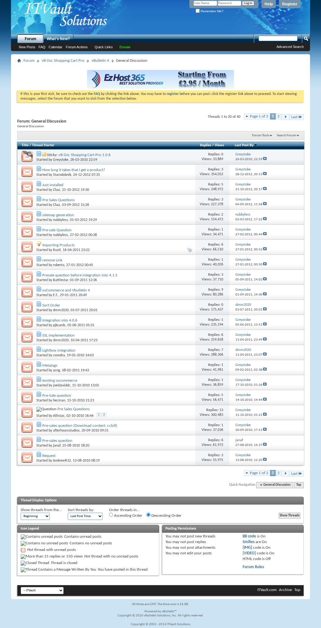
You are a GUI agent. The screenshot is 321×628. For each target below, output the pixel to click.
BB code (249, 536)
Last (294, 117)
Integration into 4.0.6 (59, 320)
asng (56, 370)
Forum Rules (253, 567)
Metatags (49, 366)
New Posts (27, 47)
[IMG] (247, 548)
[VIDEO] (249, 553)
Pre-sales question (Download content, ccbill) (79, 426)
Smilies (249, 542)
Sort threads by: (81, 510)
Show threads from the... (41, 510)
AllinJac (59, 416)
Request (48, 456)
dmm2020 (61, 310)
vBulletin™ (169, 611)
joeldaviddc (61, 385)
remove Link (52, 260)
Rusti (57, 250)
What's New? (58, 39)
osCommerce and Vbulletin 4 (66, 290)
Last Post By (244, 145)
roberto (58, 265)
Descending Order (166, 516)
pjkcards (59, 325)
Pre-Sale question (56, 396)
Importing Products (58, 245)
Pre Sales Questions (58, 200)
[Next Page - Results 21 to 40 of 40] (285, 117)
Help (269, 4)
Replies (205, 145)
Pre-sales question (57, 441)
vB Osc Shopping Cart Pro (63, 61)
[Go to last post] (265, 159)
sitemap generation (58, 215)
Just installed (52, 185)
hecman (59, 400)
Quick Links (104, 47)
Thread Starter (43, 145)
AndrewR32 (62, 461)
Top (298, 485)
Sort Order (51, 305)
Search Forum (286, 135)
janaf (57, 445)
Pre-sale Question (56, 230)
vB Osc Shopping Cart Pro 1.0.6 (85, 155)
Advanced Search (290, 47)
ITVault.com (266, 590)
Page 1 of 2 (259, 116)
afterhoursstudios (66, 430)
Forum (30, 39)
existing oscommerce (59, 381)
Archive (285, 590)
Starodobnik (62, 175)
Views (219, 145)
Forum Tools (260, 135)
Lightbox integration (59, 350)
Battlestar (60, 280)
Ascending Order (127, 516)
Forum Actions (77, 47)
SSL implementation (58, 335)
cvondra (59, 355)
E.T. (55, 295)
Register (289, 4)
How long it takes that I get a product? (73, 170)
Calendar (55, 47)
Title (25, 145)
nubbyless (60, 220)
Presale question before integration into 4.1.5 (80, 275)
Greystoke (60, 160)
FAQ (42, 47)
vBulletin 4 (100, 61)
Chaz (56, 190)
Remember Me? (212, 11)
